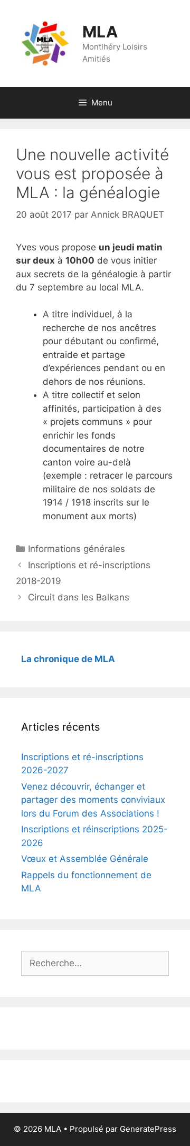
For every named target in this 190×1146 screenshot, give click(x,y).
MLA (100, 31)
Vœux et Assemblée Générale (84, 858)
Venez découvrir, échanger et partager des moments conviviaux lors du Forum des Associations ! (93, 800)
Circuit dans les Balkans (78, 597)
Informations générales (76, 548)
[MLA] (45, 42)
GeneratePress (148, 1129)
